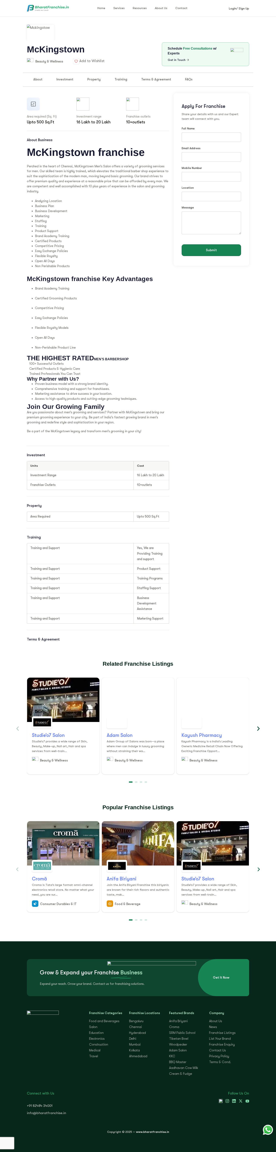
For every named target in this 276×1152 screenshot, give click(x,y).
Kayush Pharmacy (201, 735)
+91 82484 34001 (40, 1106)
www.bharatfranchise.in (152, 1131)
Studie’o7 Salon (48, 735)
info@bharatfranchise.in (46, 1113)
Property (94, 79)
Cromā (39, 879)
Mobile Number (192, 168)
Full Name (188, 128)
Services (119, 8)
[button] (17, 728)
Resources (140, 8)
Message (188, 207)
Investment (64, 79)
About (37, 79)
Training (121, 79)
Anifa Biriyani (121, 879)
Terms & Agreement (156, 79)
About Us (161, 8)
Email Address (191, 148)
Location (188, 187)
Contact (181, 8)
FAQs (189, 79)
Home (101, 8)
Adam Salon (120, 735)
